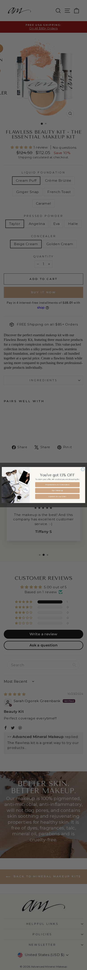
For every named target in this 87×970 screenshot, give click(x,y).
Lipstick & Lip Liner (57, 496)
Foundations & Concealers (57, 484)
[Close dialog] (83, 469)
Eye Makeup (57, 490)
